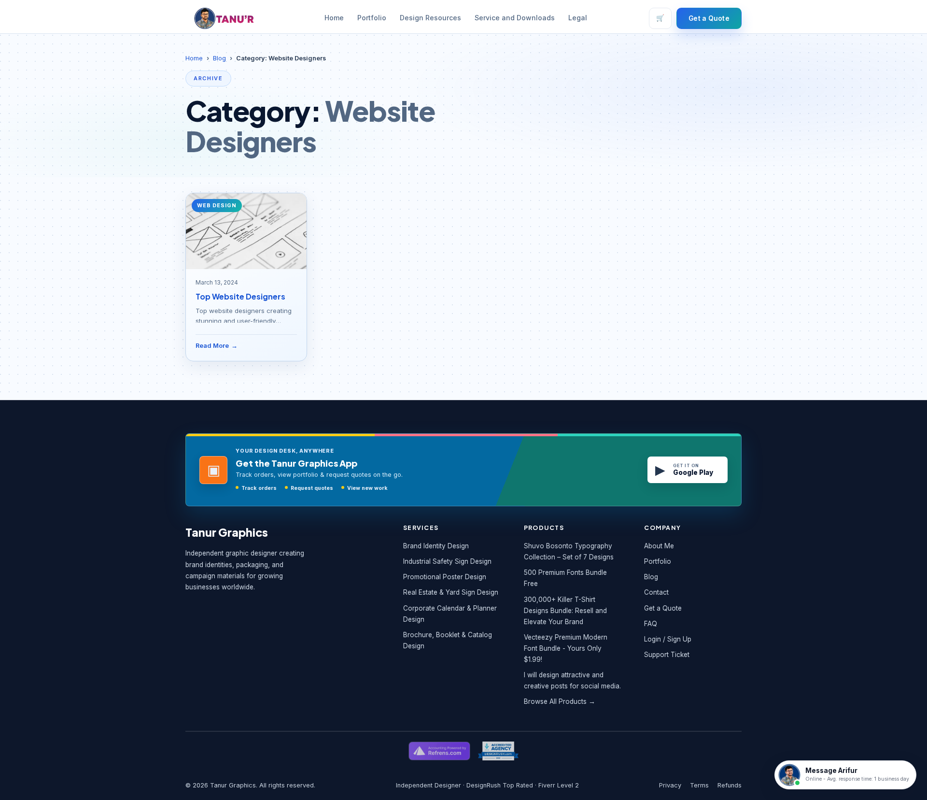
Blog (219, 58)
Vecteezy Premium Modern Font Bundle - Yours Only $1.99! (565, 648)
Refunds (729, 785)
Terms (699, 785)
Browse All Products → (559, 701)
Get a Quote (709, 18)
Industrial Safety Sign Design (447, 561)
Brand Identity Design (436, 546)
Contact (656, 592)
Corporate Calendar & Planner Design (450, 613)
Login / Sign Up (667, 639)
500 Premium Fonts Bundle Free (565, 578)
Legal (577, 18)
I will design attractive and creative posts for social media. (572, 680)
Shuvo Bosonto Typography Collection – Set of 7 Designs (569, 551)
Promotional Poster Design (444, 577)
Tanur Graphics (226, 532)
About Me (659, 546)
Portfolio (371, 18)
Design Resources (430, 18)
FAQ (650, 624)
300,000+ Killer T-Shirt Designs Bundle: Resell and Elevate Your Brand (565, 611)
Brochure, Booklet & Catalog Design (447, 640)
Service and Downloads (515, 18)
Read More (217, 345)
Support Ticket (666, 654)
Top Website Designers (240, 296)
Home (334, 18)
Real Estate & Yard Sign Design (450, 592)
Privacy (670, 785)
